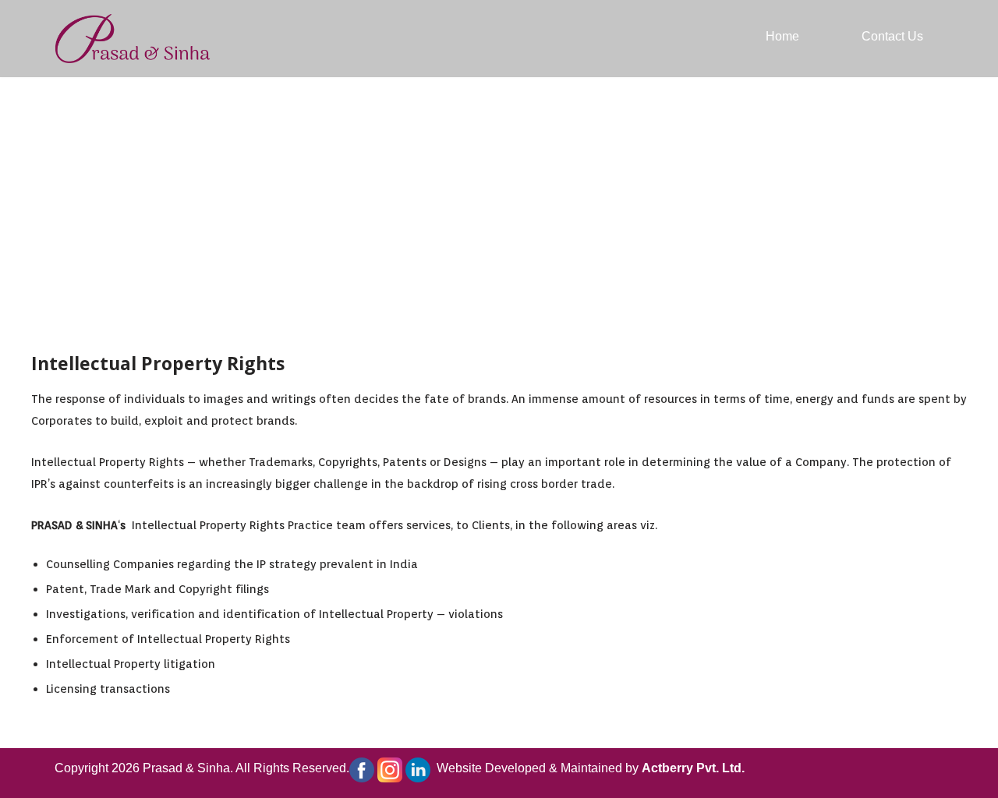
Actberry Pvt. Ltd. (693, 768)
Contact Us (892, 36)
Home (782, 36)
